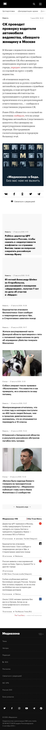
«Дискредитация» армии (28, 11)
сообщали (19, 116)
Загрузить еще (22, 507)
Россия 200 (7, 689)
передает (15, 68)
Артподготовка (8, 11)
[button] (40, 4)
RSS (6, 662)
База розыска (8, 696)
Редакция (6, 654)
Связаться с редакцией (24, 201)
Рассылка (6, 668)
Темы (4, 641)
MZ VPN (5, 682)
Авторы (5, 648)
